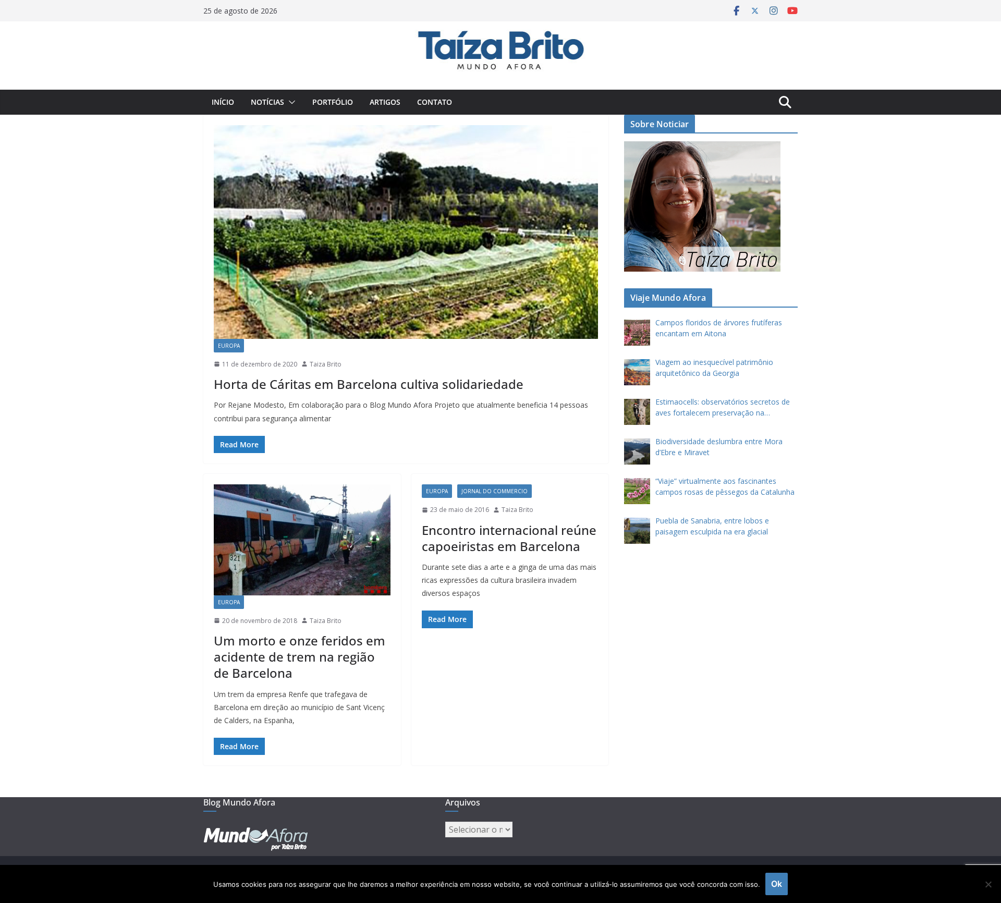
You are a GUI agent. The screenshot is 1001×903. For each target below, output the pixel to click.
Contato (434, 102)
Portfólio (332, 102)
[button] (290, 102)
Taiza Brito (325, 364)
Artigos (385, 102)
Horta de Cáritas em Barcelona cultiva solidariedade (368, 384)
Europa (229, 345)
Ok (776, 883)
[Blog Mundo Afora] (500, 28)
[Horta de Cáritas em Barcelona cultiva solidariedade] (406, 232)
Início (223, 102)
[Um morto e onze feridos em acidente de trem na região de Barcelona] (302, 539)
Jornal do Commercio (494, 491)
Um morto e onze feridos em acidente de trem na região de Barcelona (299, 656)
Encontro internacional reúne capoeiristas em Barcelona (509, 538)
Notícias (267, 102)
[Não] (988, 884)
